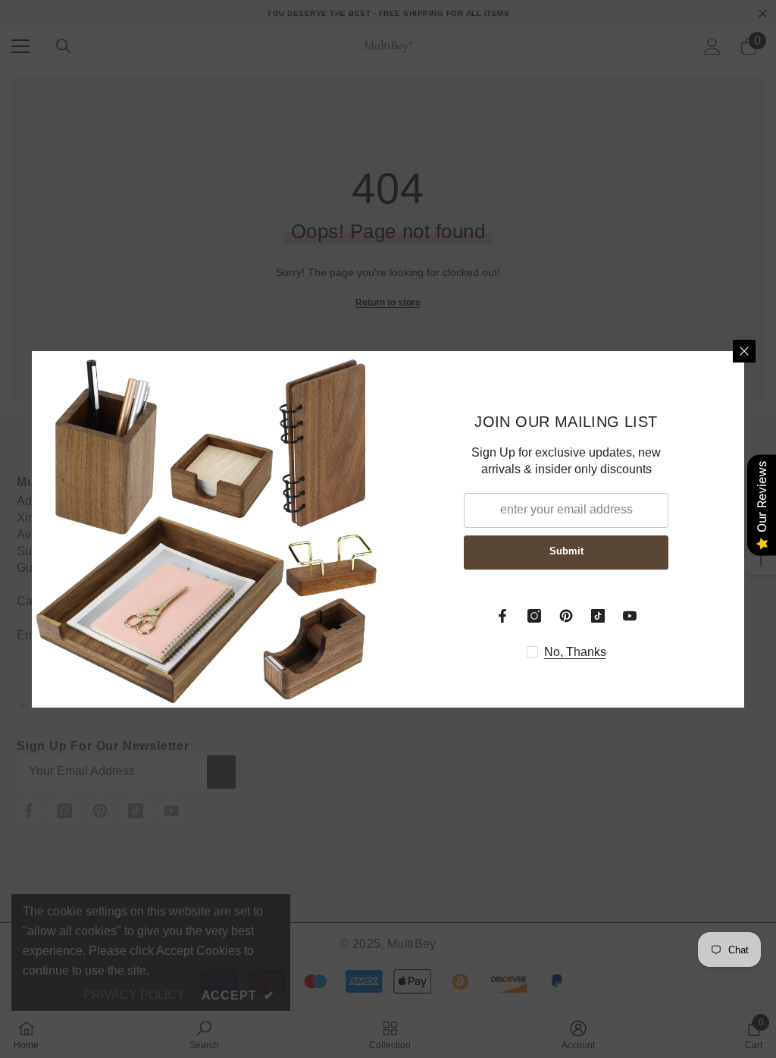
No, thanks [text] (575, 651)
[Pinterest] (566, 616)
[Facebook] (502, 616)
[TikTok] (598, 616)
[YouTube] (630, 616)
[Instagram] (534, 616)
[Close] (744, 351)
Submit (566, 551)
